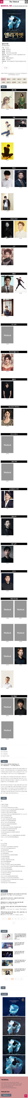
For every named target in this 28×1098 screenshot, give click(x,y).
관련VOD (14, 82)
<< (3, 918)
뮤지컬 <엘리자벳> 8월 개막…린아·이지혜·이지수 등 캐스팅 (14, 893)
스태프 (13, 79)
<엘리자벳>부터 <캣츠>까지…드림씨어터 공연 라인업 (12, 898)
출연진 (8, 79)
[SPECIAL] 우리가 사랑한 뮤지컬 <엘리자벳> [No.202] (12, 902)
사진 (19, 82)
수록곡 (3, 82)
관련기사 (9, 82)
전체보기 (3, 79)
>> (13, 922)
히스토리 (24, 82)
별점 (25, 79)
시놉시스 (19, 79)
